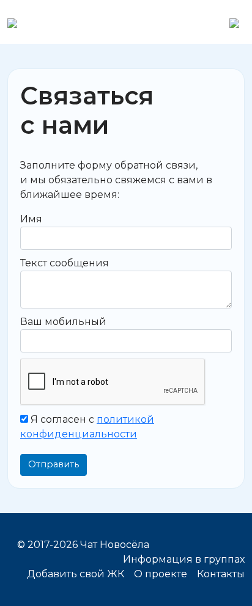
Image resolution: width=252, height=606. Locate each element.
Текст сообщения (64, 263)
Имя (31, 219)
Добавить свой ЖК (75, 574)
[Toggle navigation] (234, 22)
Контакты (221, 574)
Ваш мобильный (63, 321)
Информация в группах (184, 559)
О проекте (160, 574)
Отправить (53, 464)
